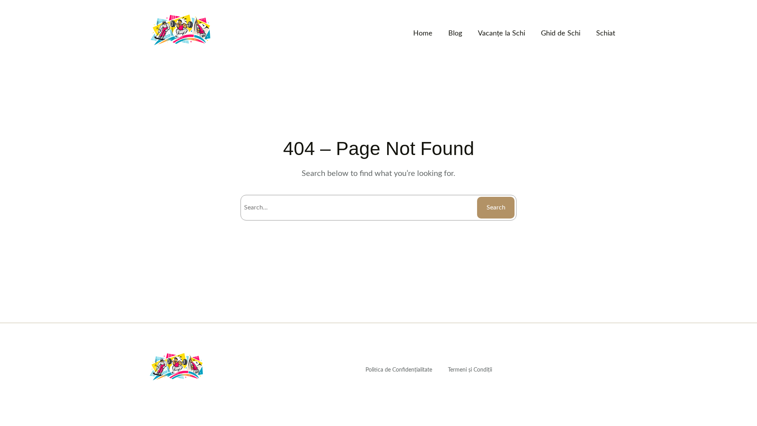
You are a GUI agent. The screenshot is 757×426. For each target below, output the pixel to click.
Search (496, 207)
